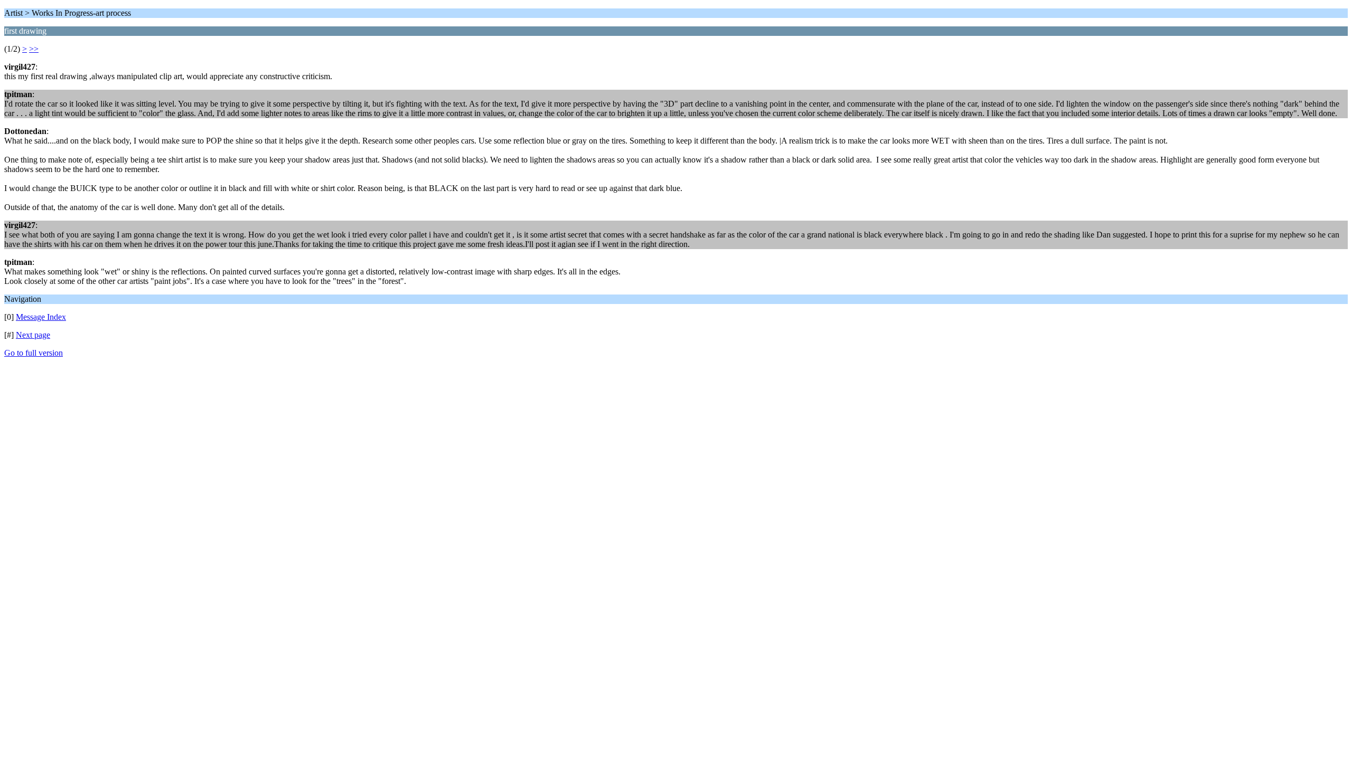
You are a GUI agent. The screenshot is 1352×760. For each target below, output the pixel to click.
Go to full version (33, 352)
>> (34, 48)
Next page (33, 334)
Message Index (41, 316)
